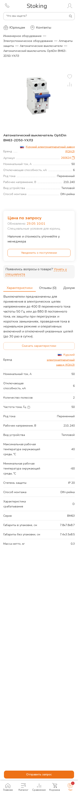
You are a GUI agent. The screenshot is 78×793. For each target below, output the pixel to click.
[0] (70, 76)
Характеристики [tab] (19, 288)
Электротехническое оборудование (28, 41)
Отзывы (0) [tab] (48, 288)
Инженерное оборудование (22, 36)
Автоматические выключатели (41, 46)
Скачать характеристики (39, 346)
